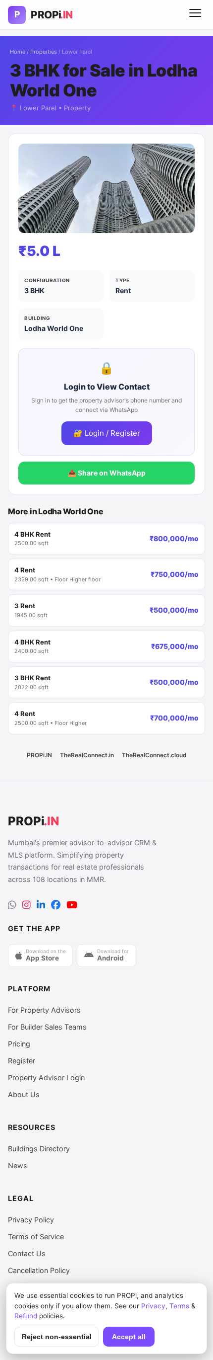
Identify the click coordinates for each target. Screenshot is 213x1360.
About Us (24, 1094)
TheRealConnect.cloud (154, 755)
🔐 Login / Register (106, 433)
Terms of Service (36, 1236)
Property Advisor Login (46, 1077)
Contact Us (27, 1253)
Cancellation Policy (39, 1270)
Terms (179, 1306)
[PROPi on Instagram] (26, 905)
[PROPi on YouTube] (71, 905)
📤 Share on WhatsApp (107, 473)
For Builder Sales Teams (47, 1027)
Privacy (153, 1306)
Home (17, 51)
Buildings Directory (39, 1148)
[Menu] (195, 15)
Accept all (129, 1337)
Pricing (19, 1044)
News (17, 1165)
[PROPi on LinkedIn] (41, 905)
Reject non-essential (57, 1337)
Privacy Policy (31, 1219)
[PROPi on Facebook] (55, 905)
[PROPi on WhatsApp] (12, 905)
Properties (43, 51)
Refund (25, 1316)
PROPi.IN (39, 755)
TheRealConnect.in (87, 755)
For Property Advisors (44, 1010)
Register (21, 1060)
